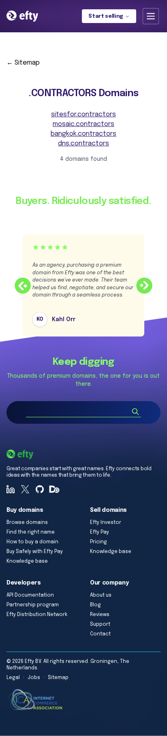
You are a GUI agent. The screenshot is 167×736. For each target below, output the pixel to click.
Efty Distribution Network (36, 614)
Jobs (34, 677)
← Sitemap (23, 62)
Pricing (98, 542)
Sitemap (58, 677)
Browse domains (27, 522)
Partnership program (32, 605)
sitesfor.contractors (83, 114)
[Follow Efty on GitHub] (40, 489)
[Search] (135, 412)
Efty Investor (105, 522)
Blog (95, 605)
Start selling (105, 16)
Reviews (99, 614)
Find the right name (30, 532)
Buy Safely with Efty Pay (34, 551)
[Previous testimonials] (23, 286)
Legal (13, 677)
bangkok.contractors (83, 133)
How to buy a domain (32, 542)
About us (100, 595)
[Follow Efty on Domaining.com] (54, 489)
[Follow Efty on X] (25, 489)
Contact (100, 634)
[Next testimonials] (144, 286)
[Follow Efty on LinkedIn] (10, 489)
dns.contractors (83, 143)
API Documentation (30, 595)
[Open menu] (151, 16)
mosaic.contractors (83, 124)
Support (100, 624)
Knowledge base (27, 561)
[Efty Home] (22, 16)
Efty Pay (99, 532)
